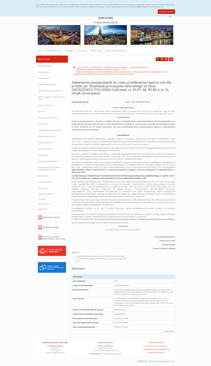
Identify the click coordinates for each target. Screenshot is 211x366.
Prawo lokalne (43, 78)
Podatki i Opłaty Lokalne (47, 84)
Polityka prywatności (156, 342)
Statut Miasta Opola (45, 66)
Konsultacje (42, 155)
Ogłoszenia (42, 209)
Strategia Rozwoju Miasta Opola (50, 130)
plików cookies (142, 7)
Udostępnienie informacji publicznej (156, 349)
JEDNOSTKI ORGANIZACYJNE (116, 51)
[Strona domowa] (74, 67)
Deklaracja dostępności (156, 352)
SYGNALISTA (42, 188)
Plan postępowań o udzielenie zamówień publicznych (49, 168)
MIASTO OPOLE (96, 51)
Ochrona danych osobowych (156, 346)
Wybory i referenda (45, 105)
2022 (123, 69)
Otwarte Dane (43, 176)
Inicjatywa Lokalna (45, 149)
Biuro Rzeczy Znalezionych (48, 161)
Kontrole (41, 111)
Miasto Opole (96, 67)
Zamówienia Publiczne (46, 194)
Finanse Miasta (43, 72)
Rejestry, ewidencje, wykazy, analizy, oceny (51, 98)
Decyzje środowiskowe (138, 67)
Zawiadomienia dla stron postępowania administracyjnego (97, 69)
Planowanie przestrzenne (48, 118)
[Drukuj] (171, 59)
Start (39, 51)
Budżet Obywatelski (45, 143)
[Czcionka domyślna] (158, 59)
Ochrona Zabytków (45, 182)
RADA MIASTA (82, 51)
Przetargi (41, 199)
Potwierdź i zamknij (166, 11)
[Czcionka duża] (166, 59)
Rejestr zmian (169, 331)
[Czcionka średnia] (162, 59)
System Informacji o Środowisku (50, 91)
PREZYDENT (69, 51)
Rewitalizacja (43, 124)
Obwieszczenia (44, 204)
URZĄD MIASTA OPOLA (53, 51)
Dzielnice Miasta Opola (46, 136)
